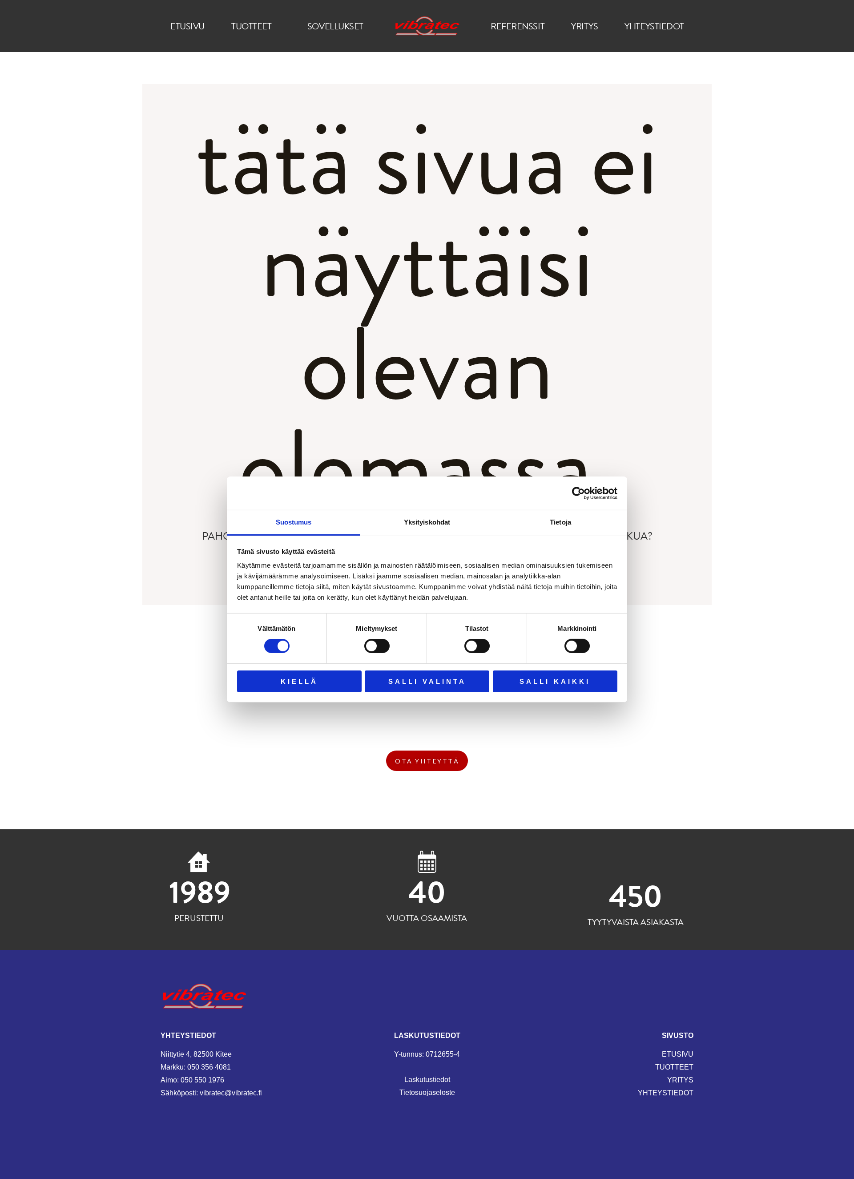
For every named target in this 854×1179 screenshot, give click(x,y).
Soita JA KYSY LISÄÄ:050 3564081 (427, 718)
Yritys (584, 26)
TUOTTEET (674, 1067)
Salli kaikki (555, 681)
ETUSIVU (677, 1054)
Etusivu (187, 26)
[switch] (377, 646)
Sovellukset (335, 26)
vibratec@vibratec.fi (231, 1093)
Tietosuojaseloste (427, 1092)
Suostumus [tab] (294, 522)
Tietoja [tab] (560, 522)
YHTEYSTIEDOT (665, 1093)
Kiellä (299, 681)
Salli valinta (427, 681)
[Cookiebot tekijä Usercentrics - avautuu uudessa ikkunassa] (578, 493)
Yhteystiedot (654, 26)
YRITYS (680, 1080)
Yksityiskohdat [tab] (427, 522)
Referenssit (517, 26)
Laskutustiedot (427, 1079)
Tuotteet (251, 26)
